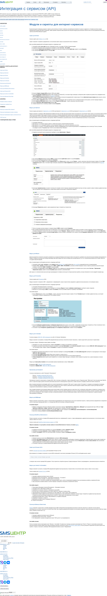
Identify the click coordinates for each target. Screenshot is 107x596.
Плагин (31, 507)
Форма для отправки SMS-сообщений (7, 109)
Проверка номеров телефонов (6, 101)
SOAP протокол (3, 117)
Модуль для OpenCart (4, 72)
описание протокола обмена (39, 450)
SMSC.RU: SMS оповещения (44, 337)
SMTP (7, 19)
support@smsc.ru (3, 551)
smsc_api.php (77, 264)
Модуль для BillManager (4, 85)
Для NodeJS (2, 48)
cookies (11, 595)
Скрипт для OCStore (4, 70)
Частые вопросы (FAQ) (8, 558)
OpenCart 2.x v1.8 (65, 111)
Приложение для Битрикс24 (5, 83)
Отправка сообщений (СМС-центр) (44, 375)
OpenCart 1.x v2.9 (47, 111)
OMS (16, 19)
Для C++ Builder (2, 43)
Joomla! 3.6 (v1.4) (42, 471)
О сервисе (55, 2)
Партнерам (46, 2)
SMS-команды (21, 19)
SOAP (13, 19)
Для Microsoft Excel (3, 52)
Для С (1, 50)
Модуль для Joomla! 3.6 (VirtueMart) (6, 93)
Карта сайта (6, 559)
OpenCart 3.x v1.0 (84, 111)
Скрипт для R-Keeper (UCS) (5, 91)
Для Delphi (1, 41)
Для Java (1, 37)
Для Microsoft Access (3, 54)
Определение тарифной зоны (6, 104)
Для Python (1, 35)
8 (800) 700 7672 (87, 2)
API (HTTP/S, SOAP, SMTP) (74, 525)
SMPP (10, 19)
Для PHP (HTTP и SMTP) (3, 28)
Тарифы (28, 2)
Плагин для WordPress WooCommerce (7, 88)
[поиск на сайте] (71, 2)
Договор (5, 548)
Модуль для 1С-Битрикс (4, 80)
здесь (77, 424)
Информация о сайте (5, 544)
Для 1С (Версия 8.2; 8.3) (3, 59)
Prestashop (41, 279)
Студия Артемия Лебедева (18, 542)
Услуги (34, 2)
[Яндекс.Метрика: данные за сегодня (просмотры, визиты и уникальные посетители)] (4, 592)
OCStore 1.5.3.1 (41, 39)
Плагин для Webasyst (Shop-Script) (6, 96)
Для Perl (1, 30)
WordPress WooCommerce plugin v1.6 (47, 422)
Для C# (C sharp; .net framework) (4, 39)
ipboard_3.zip (61, 264)
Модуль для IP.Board (4, 75)
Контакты (64, 2)
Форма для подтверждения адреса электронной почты (10, 114)
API (39, 2)
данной (53, 95)
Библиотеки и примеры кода (31, 19)
